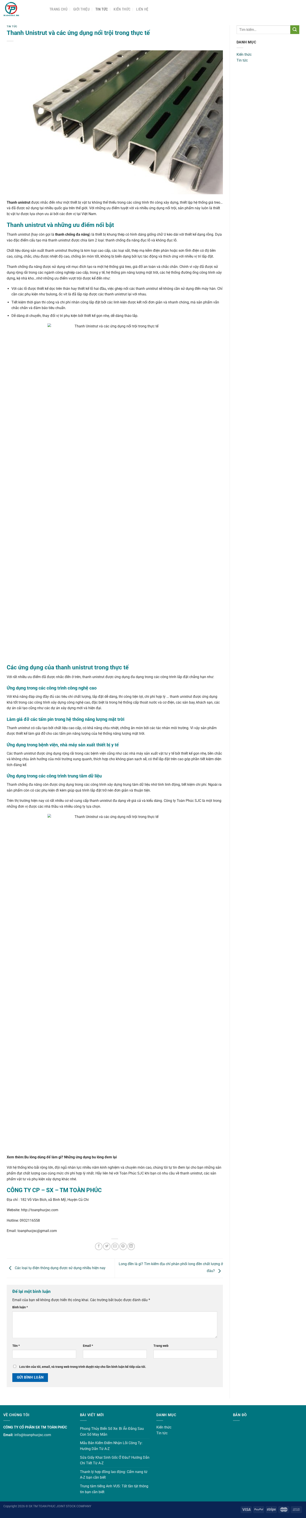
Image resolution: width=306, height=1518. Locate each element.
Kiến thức (122, 9)
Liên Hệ (142, 9)
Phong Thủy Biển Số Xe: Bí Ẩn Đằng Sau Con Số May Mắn (112, 1431)
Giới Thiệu (81, 9)
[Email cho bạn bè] (115, 1246)
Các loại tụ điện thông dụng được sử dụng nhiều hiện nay (60, 1268)
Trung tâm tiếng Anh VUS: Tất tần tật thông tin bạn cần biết (114, 1489)
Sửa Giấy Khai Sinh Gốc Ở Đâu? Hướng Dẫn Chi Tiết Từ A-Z (114, 1460)
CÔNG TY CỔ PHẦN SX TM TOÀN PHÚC (35, 1427)
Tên (16, 1346)
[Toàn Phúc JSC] (23, 9)
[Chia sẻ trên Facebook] (98, 1246)
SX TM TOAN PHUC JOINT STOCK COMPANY (60, 1506)
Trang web (160, 1346)
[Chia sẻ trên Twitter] (106, 1246)
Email (88, 1346)
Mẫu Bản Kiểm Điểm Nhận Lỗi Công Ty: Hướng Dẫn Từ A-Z (111, 1446)
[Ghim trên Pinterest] (123, 1246)
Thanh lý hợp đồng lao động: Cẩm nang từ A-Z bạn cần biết (113, 1475)
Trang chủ (58, 9)
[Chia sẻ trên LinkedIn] (131, 1246)
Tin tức (242, 60)
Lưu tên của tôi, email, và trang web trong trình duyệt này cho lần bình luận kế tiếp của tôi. (82, 1367)
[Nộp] (294, 29)
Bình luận (20, 1307)
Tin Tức (101, 9)
